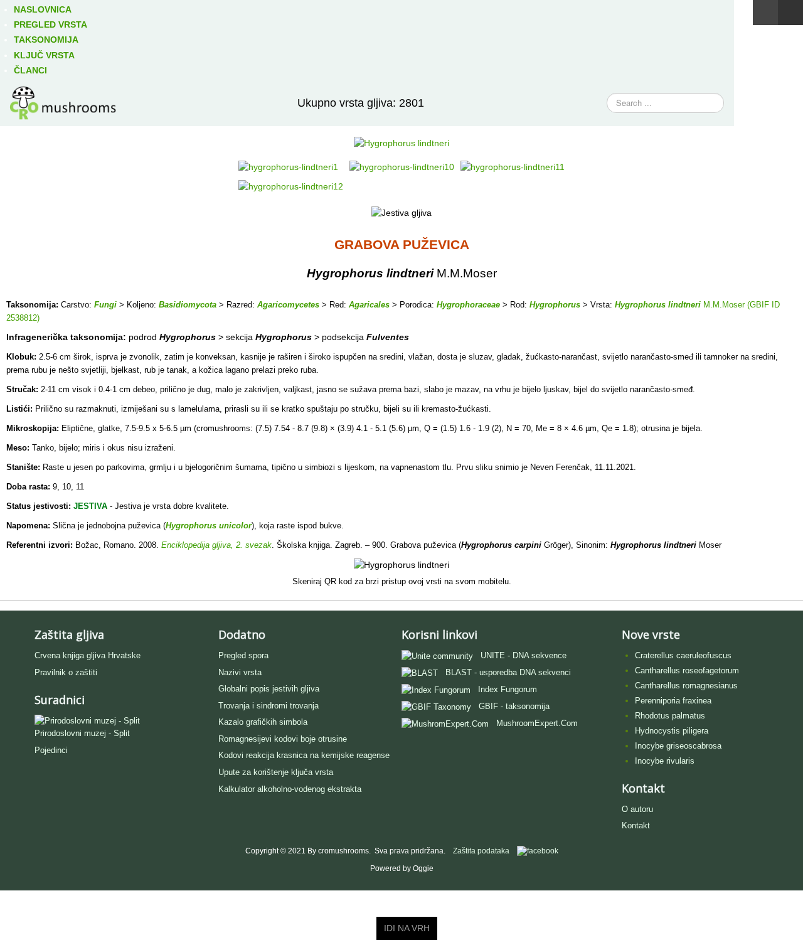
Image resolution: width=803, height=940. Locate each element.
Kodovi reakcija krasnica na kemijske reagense (304, 755)
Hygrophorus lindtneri (658, 304)
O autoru (637, 809)
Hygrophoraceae (468, 304)
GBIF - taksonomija (514, 706)
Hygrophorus (554, 304)
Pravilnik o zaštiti (66, 672)
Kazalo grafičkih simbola (262, 722)
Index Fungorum (507, 689)
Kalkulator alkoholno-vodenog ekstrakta (289, 789)
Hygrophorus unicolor (209, 525)
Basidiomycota (187, 304)
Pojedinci (51, 750)
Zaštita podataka (481, 851)
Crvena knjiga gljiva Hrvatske (88, 655)
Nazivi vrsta (240, 672)
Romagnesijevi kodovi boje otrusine (282, 739)
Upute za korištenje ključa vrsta (275, 772)
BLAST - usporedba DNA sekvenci (508, 672)
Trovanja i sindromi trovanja (268, 705)
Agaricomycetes (288, 304)
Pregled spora (243, 655)
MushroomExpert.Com (537, 723)
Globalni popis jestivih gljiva (268, 688)
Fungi (105, 304)
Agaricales (369, 304)
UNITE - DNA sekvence (523, 655)
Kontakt (636, 825)
